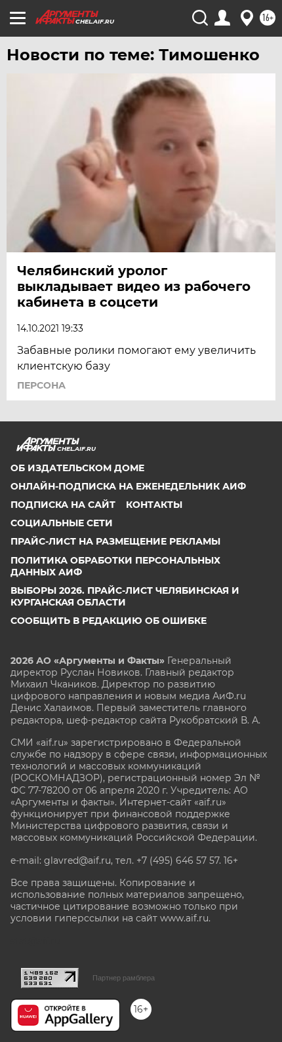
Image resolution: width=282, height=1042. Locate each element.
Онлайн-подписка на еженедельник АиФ (128, 486)
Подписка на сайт (62, 505)
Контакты (154, 505)
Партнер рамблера (123, 978)
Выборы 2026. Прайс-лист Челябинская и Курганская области (124, 596)
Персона (41, 385)
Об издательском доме (77, 468)
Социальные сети (61, 523)
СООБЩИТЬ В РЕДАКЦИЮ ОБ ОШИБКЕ (108, 621)
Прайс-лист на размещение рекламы (115, 541)
